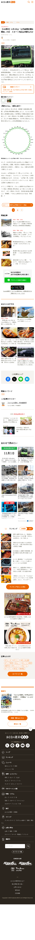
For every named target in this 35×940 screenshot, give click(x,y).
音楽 (6, 800)
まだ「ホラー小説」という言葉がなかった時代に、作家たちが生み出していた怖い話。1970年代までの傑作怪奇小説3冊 (9, 342)
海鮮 (11, 831)
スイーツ (19, 784)
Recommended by (22, 521)
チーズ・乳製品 (16, 834)
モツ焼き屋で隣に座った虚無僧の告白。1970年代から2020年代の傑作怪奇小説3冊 (26, 341)
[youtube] (22, 745)
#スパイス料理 (27, 663)
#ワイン (16, 660)
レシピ (15, 803)
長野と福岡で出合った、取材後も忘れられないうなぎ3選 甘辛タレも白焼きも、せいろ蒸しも (8, 360)
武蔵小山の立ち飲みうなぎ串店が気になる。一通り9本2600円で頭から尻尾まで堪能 (22, 544)
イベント (7, 769)
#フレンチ (8, 660)
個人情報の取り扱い (17, 884)
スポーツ (12, 800)
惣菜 (15, 831)
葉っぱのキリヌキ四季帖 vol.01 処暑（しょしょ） (25, 320)
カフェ (13, 784)
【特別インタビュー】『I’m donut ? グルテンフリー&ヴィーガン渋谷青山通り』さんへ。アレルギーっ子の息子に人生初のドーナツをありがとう (23, 578)
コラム (17, 22)
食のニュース (8, 766)
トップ (7, 752)
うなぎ (17, 777)
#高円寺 (7, 666)
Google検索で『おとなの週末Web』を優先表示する (17, 291)
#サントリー (16, 666)
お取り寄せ (9, 827)
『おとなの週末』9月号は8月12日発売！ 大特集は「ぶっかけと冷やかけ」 (23, 697)
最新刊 (7, 839)
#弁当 (15, 669)
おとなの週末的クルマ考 (23, 359)
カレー (11, 777)
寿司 (6, 777)
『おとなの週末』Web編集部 (9, 40)
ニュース (8, 762)
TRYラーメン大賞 (11, 788)
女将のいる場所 (4, 318)
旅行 (7, 808)
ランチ (7, 784)
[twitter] (7, 745)
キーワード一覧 (17, 851)
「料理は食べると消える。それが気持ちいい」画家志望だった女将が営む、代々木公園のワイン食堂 (8, 322)
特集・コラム (9, 22)
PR (13, 769)
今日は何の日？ (5, 26)
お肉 (6, 831)
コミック (8, 817)
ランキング (9, 757)
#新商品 (21, 669)
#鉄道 (3, 43)
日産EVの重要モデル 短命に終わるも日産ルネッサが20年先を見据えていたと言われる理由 (26, 363)
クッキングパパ (9, 820)
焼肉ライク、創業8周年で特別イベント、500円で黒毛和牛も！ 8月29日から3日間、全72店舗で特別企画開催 (22, 569)
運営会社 (17, 890)
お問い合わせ (17, 887)
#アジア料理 (9, 663)
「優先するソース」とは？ (17, 293)
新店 (16, 766)
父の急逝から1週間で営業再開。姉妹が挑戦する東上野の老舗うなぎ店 (22, 552)
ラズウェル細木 (20, 820)
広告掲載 (17, 893)
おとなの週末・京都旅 (11, 812)
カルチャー (8, 803)
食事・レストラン (11, 774)
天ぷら (7, 780)
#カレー (17, 663)
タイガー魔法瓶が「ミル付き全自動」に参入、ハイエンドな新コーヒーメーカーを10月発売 (22, 561)
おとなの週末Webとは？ (17, 881)
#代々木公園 (25, 660)
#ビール (24, 666)
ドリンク (25, 834)
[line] (12, 745)
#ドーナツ (8, 669)
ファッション (20, 800)
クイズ (11, 797)
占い (6, 797)
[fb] (17, 745)
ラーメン (13, 780)
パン (19, 780)
